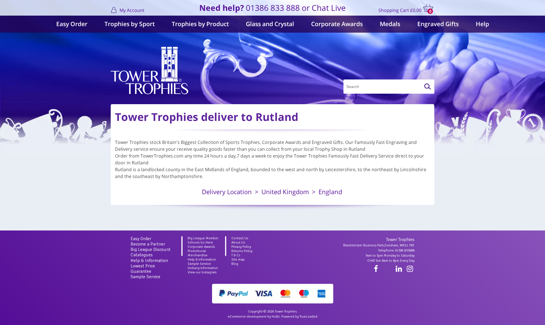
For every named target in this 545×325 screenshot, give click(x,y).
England (330, 191)
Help (482, 24)
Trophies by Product (200, 24)
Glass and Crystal (270, 24)
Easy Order (71, 24)
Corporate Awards (337, 24)
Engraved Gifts (438, 24)
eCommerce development (247, 316)
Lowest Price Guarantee (143, 268)
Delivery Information (203, 268)
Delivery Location (227, 191)
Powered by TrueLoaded (299, 316)
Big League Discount (151, 249)
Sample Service (145, 277)
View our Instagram (202, 272)
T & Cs (235, 255)
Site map (238, 259)
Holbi (276, 316)
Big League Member (203, 238)
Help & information (202, 259)
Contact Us (239, 238)
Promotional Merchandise (197, 253)
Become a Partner (148, 244)
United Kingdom (285, 191)
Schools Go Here (200, 242)
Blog (234, 264)
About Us (238, 242)
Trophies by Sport (129, 24)
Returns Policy (241, 251)
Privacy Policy (241, 247)
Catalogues (142, 255)
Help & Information (149, 260)
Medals (390, 24)
